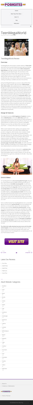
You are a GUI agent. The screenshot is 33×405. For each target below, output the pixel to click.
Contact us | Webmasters (8, 386)
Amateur (4, 286)
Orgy (3, 342)
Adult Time (4, 268)
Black (3, 293)
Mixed (3, 334)
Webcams (4, 368)
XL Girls (4, 252)
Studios (4, 361)
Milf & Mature (5, 331)
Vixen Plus (4, 273)
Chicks (3, 301)
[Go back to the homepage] (13, 4)
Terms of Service (6, 395)
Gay (3, 308)
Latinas (4, 323)
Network (4, 338)
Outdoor (4, 346)
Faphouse (4, 270)
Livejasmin (28, 252)
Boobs (3, 297)
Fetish (3, 304)
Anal (3, 289)
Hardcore (4, 312)
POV (3, 353)
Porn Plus (4, 263)
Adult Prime (5, 266)
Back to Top (31, 403)
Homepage (5, 316)
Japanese (4, 319)
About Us (4, 383)
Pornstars (4, 349)
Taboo (3, 364)
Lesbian (4, 327)
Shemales (4, 357)
